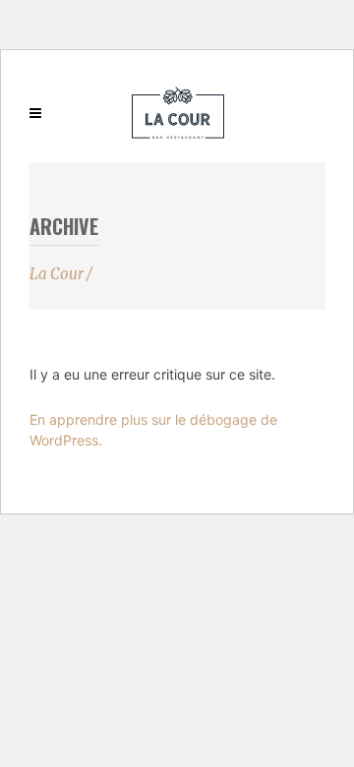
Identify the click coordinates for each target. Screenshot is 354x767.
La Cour (57, 273)
